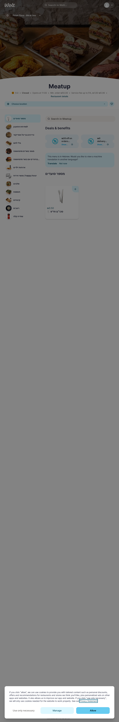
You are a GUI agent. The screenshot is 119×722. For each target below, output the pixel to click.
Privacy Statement (88, 701)
